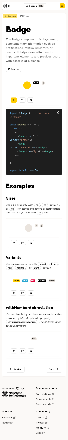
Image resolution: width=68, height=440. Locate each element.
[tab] (10, 16)
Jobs (39, 432)
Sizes (11, 198)
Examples (20, 186)
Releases (7, 417)
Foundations (43, 394)
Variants (13, 257)
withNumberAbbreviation (29, 307)
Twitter (40, 422)
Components (43, 399)
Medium (41, 427)
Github (40, 417)
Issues (6, 422)
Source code (43, 404)
